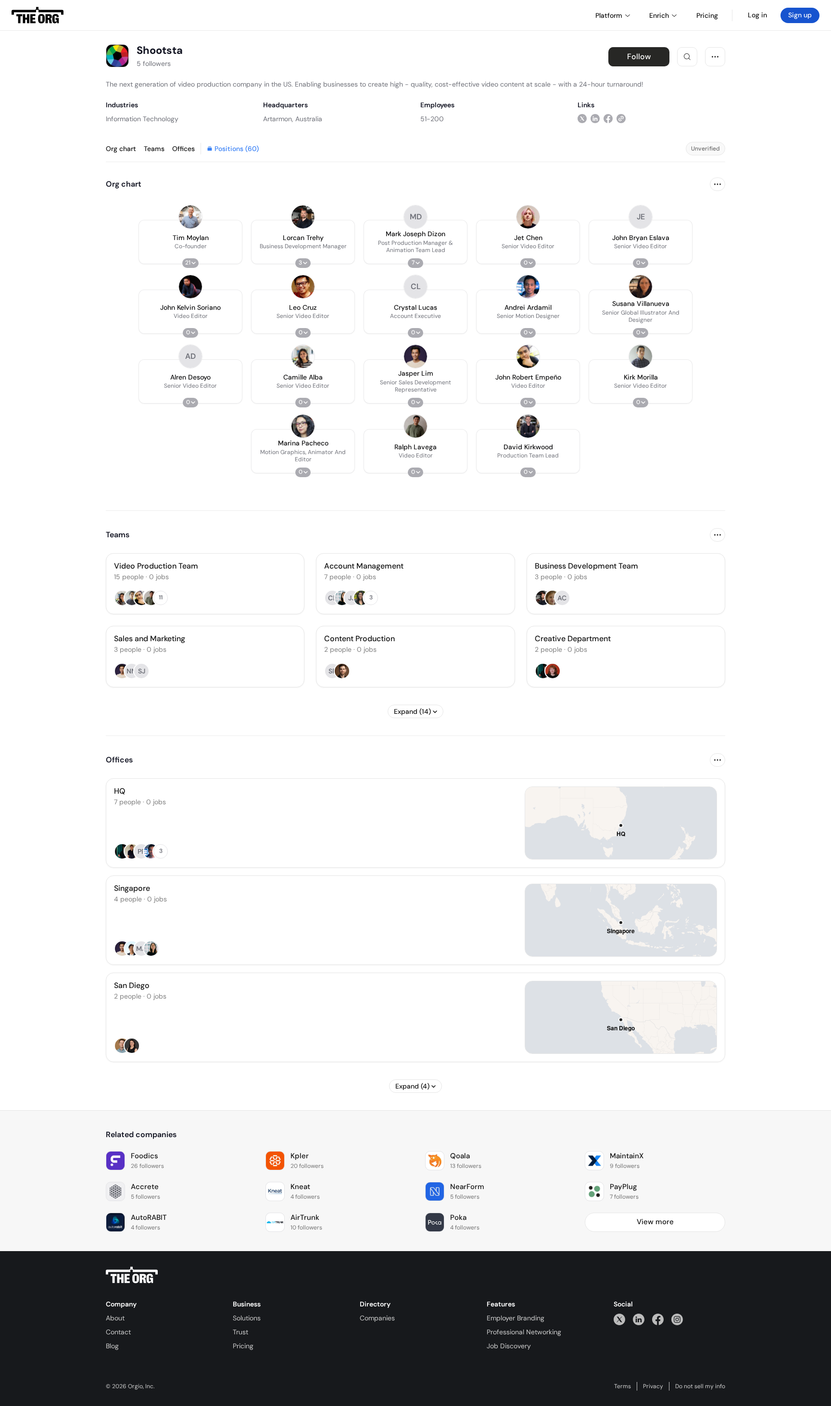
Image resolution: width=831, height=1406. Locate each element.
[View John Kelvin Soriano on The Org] (190, 287)
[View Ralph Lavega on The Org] (415, 426)
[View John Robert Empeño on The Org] (528, 356)
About (115, 1318)
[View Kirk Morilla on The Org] (641, 356)
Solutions (247, 1318)
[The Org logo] (132, 1275)
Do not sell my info (700, 1386)
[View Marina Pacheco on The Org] (303, 426)
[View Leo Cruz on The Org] (303, 287)
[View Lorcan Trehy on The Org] (303, 217)
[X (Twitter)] (619, 1319)
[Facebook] (658, 1319)
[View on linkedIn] (595, 118)
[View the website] (621, 118)
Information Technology (142, 118)
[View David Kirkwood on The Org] (528, 426)
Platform (608, 15)
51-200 (432, 118)
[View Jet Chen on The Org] (528, 217)
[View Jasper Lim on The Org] (415, 356)
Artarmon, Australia (292, 118)
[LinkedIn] (638, 1319)
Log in (757, 15)
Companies (377, 1318)
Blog (112, 1346)
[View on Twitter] (582, 118)
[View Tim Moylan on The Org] (190, 217)
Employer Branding (515, 1318)
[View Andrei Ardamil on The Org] (528, 287)
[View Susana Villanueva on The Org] (641, 287)
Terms (622, 1386)
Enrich (659, 15)
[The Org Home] (37, 15)
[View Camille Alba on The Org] (303, 356)
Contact (118, 1332)
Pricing (243, 1346)
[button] (190, 242)
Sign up (800, 15)
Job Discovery (509, 1346)
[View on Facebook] (608, 118)
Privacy (653, 1386)
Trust (240, 1332)
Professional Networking (524, 1332)
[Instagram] (677, 1319)
